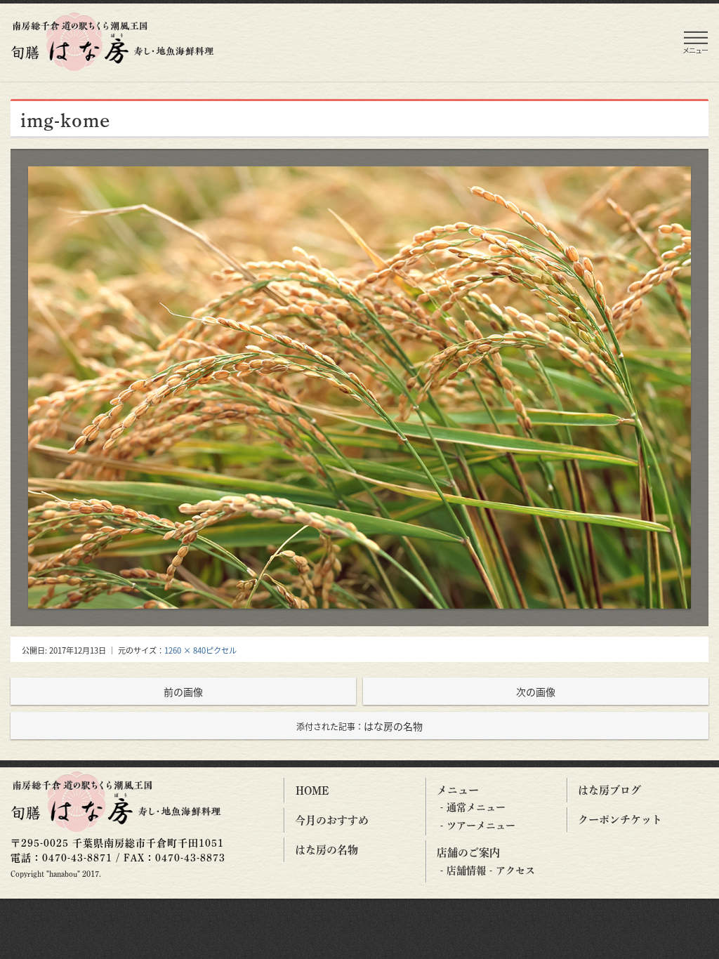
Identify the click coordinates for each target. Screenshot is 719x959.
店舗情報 (466, 870)
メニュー (458, 790)
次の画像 (535, 691)
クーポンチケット (620, 819)
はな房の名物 (359, 726)
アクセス (515, 870)
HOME (312, 790)
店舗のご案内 (468, 852)
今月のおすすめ (332, 820)
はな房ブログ (609, 790)
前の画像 (183, 691)
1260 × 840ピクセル (200, 650)
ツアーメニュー (481, 826)
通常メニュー (476, 807)
